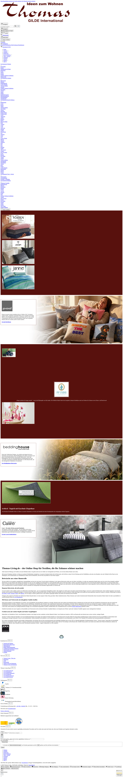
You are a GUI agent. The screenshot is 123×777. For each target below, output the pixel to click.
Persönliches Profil (9, 45)
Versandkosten (24, 762)
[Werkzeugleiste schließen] (2, 770)
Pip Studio (4, 593)
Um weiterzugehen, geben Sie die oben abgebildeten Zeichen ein (16, 739)
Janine (16, 593)
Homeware (5, 752)
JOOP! (8, 593)
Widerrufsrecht (6, 646)
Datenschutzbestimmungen (15, 745)
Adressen (16, 45)
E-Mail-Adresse (5, 732)
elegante (13, 593)
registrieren (5, 43)
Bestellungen (21, 45)
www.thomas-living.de (8, 675)
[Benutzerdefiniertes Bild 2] (11, 724)
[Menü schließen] (1, 101)
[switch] (5, 767)
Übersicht (3, 45)
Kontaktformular (12, 708)
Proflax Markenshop (76, 606)
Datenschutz (6, 662)
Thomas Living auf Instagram (10, 664)
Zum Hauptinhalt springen (7, 1)
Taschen (5, 757)
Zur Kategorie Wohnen (6, 64)
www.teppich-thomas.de (8, 673)
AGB (4, 660)
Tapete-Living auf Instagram (9, 663)
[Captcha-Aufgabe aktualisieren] (2, 737)
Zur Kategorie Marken (6, 180)
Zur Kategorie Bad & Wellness (7, 100)
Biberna (22, 593)
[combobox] (7, 26)
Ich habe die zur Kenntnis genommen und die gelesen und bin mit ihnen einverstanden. (31, 745)
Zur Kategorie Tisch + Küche (7, 174)
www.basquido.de (7, 671)
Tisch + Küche (6, 755)
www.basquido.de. (18, 597)
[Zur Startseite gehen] (36, 22)
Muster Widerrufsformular (9, 647)
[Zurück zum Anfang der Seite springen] (2, 774)
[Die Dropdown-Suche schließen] (18, 26)
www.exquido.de (7, 674)
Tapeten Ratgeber (7, 651)
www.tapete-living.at (8, 677)
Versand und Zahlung (8, 643)
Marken (5, 759)
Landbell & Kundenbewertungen (10, 648)
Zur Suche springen (17, 1)
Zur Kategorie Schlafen (6, 78)
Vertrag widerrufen (5, 711)
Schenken (5, 756)
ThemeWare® (31, 765)
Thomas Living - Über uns (9, 658)
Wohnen (5, 750)
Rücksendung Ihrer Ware (9, 644)
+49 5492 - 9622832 (20, 706)
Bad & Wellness (7, 753)
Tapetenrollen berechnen (8, 649)
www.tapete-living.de (8, 670)
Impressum (5, 659)
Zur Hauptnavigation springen (28, 1)
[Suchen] (15, 26)
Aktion (3, 731)
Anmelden (3, 42)
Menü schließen (6, 39)
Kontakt (5, 652)
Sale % (5, 760)
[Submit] (2, 735)
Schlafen (5, 751)
